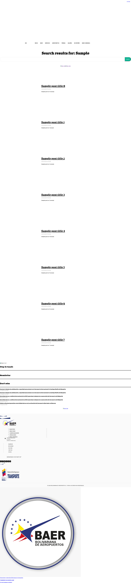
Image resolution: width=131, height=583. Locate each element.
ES (129, 1)
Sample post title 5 (53, 267)
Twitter (10, 450)
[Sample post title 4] (19, 233)
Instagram (10, 446)
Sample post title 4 (53, 230)
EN (127, 1)
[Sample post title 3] (19, 197)
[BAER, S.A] (65, 423)
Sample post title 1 (53, 122)
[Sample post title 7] (19, 342)
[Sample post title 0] (19, 88)
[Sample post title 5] (19, 270)
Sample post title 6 (53, 303)
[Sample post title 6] (19, 306)
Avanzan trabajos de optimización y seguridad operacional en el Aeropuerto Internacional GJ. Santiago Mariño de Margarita (33, 389)
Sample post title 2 (53, 158)
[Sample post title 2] (19, 161)
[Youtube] (7, 448)
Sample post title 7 (53, 339)
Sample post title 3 (53, 194)
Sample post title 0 (53, 85)
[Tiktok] (7, 452)
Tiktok (10, 451)
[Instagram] (7, 446)
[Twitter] (7, 450)
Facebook (10, 444)
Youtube (10, 448)
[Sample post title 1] (19, 125)
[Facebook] (7, 444)
